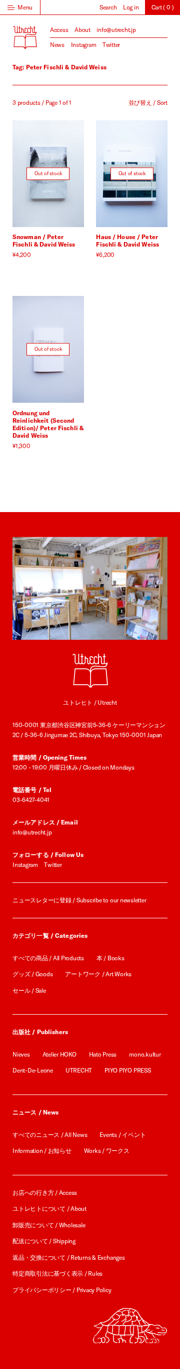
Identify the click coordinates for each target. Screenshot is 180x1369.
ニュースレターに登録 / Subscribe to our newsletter (79, 900)
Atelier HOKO (59, 1054)
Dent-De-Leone (32, 1070)
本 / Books (110, 958)
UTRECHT (79, 1070)
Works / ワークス (107, 1150)
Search (108, 7)
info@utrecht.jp (116, 29)
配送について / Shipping (44, 1241)
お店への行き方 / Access (44, 1192)
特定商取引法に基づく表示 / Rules (57, 1273)
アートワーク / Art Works (98, 974)
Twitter (111, 44)
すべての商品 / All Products (48, 958)
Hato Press (103, 1054)
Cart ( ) (163, 7)
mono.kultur (144, 1054)
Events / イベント (123, 1134)
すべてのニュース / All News (49, 1134)
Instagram (83, 44)
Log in (131, 7)
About (82, 29)
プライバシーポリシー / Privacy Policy (62, 1290)
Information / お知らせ (42, 1150)
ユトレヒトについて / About (49, 1208)
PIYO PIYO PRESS (127, 1070)
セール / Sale (29, 990)
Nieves (21, 1054)
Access (59, 29)
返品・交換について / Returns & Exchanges (68, 1257)
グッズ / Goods (32, 974)
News (57, 44)
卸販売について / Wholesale (48, 1225)
